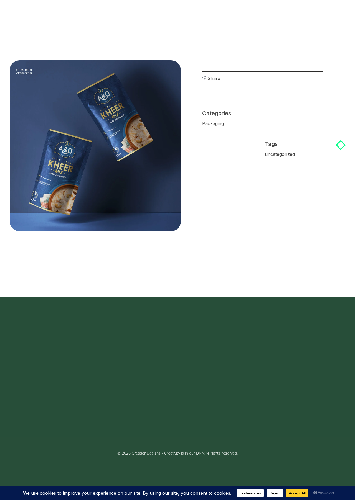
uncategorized (280, 154)
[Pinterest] (60, 409)
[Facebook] (18, 409)
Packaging (213, 123)
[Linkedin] (39, 423)
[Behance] (46, 409)
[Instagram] (32, 409)
